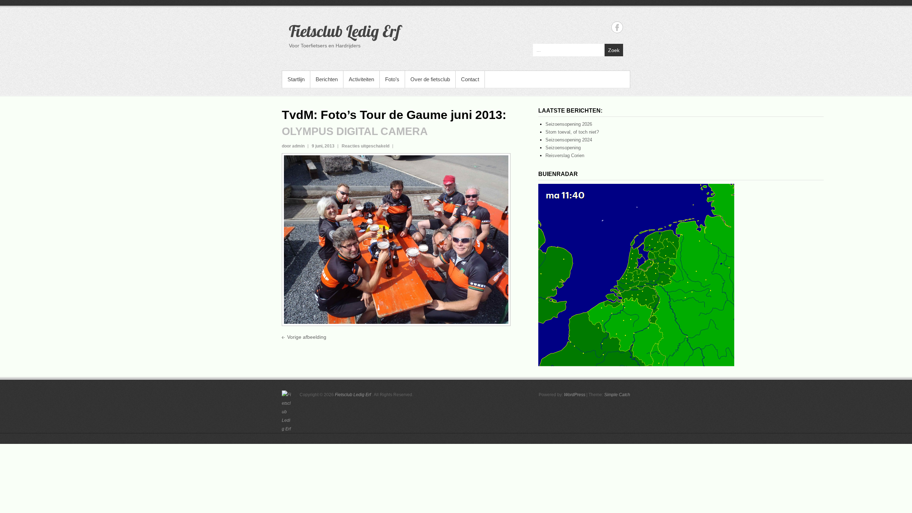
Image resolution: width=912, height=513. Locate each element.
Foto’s (392, 79)
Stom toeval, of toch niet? (572, 132)
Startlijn (296, 79)
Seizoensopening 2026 (568, 124)
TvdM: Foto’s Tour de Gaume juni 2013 (392, 114)
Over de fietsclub (430, 79)
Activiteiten (361, 79)
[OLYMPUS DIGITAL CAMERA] (396, 159)
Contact (470, 79)
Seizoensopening (563, 147)
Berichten (327, 79)
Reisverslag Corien (564, 155)
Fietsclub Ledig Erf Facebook (617, 27)
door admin (293, 146)
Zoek (614, 50)
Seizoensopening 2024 (568, 139)
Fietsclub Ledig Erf (344, 31)
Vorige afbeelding (306, 337)
